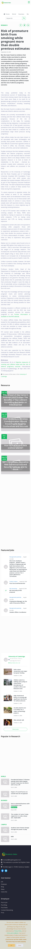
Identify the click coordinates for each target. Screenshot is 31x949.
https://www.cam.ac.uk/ (15, 662)
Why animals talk (19, 720)
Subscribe (4, 892)
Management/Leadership (15, 557)
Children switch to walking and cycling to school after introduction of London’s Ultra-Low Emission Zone (20, 684)
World (14, 14)
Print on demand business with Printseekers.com (20, 804)
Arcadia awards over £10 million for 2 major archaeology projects (20, 710)
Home (8, 14)
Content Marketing (7, 910)
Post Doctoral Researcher (17, 583)
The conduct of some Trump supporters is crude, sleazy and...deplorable (19, 815)
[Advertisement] (15, 493)
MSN (12, 836)
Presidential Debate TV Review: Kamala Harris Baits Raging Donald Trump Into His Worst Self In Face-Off (20, 782)
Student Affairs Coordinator (18, 612)
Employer (4, 884)
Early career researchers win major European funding (20, 671)
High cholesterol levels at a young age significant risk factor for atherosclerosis (20, 698)
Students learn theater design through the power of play (20, 828)
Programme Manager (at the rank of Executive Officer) (18, 602)
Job (2, 882)
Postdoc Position (13, 581)
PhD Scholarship (13, 588)
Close (19, 945)
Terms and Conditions (13, 933)
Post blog (4, 905)
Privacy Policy (17, 931)
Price (2, 913)
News (2, 889)
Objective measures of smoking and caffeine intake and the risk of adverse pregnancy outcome (15, 364)
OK (11, 945)
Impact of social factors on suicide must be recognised (19, 792)
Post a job (4, 902)
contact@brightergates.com (12, 860)
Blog (2, 887)
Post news (4, 907)
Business (21, 14)
